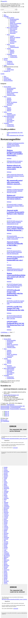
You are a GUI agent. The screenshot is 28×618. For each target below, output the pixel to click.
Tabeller (9, 48)
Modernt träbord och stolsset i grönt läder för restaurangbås (14, 167)
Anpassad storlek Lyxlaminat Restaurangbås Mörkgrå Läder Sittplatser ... (15, 212)
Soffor (8, 44)
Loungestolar (13, 41)
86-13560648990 (5, 421)
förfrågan (9, 158)
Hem (5, 15)
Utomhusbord (13, 55)
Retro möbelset (13, 31)
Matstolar (12, 40)
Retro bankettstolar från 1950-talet (15, 135)
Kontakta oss (7, 71)
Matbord (12, 52)
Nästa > (6, 332)
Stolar (8, 34)
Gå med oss (10, 62)
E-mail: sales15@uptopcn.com (11, 395)
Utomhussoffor (13, 57)
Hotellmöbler (13, 20)
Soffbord (12, 51)
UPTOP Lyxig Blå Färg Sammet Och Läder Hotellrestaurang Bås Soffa (15, 308)
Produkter (6, 16)
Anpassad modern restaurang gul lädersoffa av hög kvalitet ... (15, 243)
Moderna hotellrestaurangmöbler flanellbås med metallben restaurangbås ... (15, 152)
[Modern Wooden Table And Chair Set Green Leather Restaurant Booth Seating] (15, 162)
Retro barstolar (13, 29)
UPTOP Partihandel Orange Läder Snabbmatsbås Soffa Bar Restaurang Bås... (15, 292)
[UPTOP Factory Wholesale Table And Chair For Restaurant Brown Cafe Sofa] (15, 318)
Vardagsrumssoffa (14, 47)
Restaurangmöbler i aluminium (17, 408)
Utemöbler (9, 54)
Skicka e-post (4, 419)
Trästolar (12, 36)
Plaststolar (12, 38)
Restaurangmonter (5, 406)
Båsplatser (12, 45)
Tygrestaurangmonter (15, 407)
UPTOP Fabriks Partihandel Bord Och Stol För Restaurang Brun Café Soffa (15, 324)
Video (5, 65)
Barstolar (12, 43)
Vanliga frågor (10, 69)
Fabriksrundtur (10, 64)
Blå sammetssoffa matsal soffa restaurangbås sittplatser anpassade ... (14, 182)
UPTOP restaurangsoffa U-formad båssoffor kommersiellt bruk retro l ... (15, 259)
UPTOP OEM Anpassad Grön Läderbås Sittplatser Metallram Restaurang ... (15, 228)
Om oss (5, 59)
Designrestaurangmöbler (16, 406)
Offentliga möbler (14, 26)
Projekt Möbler (10, 17)
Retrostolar (12, 30)
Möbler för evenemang (15, 23)
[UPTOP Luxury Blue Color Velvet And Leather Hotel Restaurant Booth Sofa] (15, 303)
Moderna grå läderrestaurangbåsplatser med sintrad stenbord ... (15, 197)
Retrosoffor (13, 33)
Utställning (9, 61)
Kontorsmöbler (13, 24)
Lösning (6, 58)
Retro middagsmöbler (12, 27)
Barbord (12, 50)
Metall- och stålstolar (15, 37)
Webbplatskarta (10, 404)
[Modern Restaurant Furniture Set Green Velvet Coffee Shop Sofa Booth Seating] (15, 270)
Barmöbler (12, 22)
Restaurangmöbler (14, 19)
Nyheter (9, 68)
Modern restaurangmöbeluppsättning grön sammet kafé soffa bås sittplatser (16, 276)
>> (9, 332)
